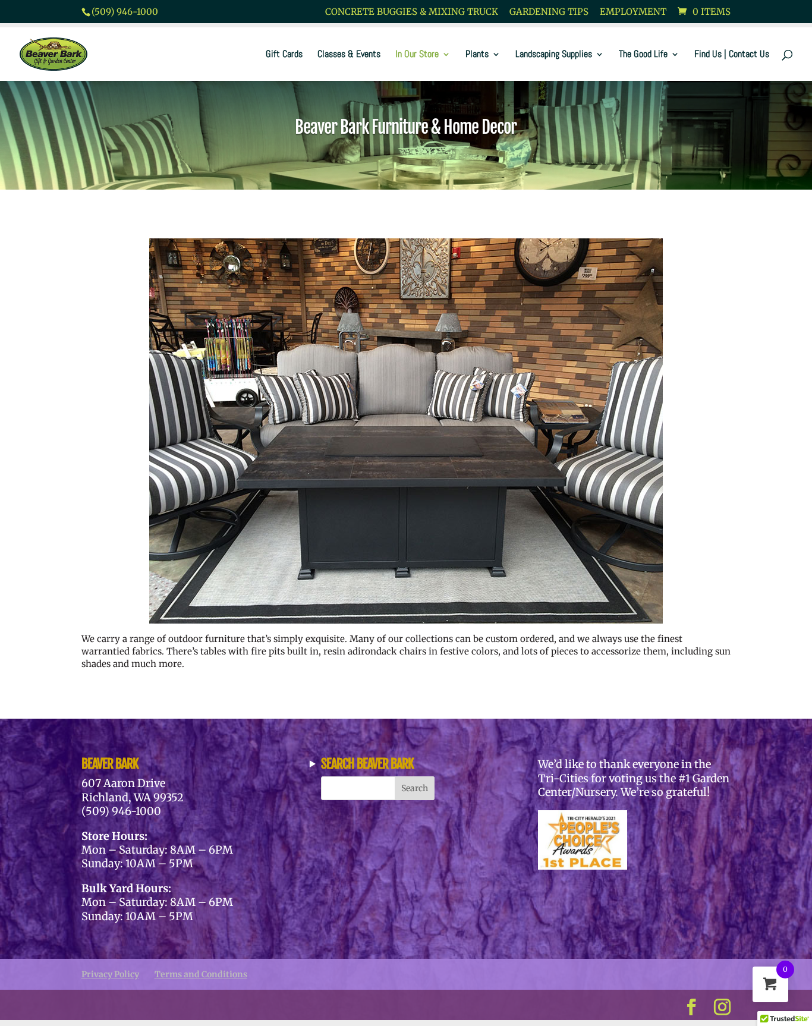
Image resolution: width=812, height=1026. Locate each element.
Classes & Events (348, 55)
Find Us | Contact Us (731, 55)
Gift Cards (284, 55)
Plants (477, 55)
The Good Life (643, 55)
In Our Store (417, 55)
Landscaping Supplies (553, 55)
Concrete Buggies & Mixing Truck (411, 12)
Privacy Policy (110, 974)
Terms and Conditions (201, 974)
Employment (633, 12)
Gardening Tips (548, 12)
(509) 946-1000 (125, 11)
